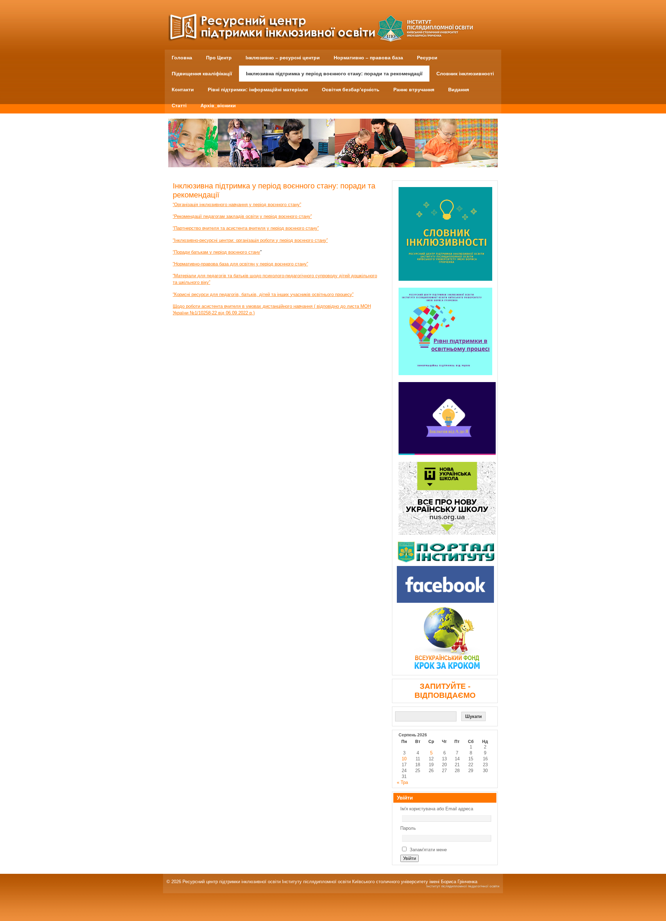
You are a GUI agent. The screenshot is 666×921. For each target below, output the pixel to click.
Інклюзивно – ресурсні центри (283, 57)
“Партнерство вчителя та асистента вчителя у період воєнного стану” (246, 228)
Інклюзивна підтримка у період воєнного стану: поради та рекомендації (334, 73)
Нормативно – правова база (368, 57)
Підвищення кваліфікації (202, 73)
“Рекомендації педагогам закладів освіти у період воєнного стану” (242, 216)
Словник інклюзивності (465, 73)
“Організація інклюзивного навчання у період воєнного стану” (237, 204)
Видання (458, 89)
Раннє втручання (413, 89)
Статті (179, 105)
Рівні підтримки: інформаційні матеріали (258, 89)
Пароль (408, 828)
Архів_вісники (218, 105)
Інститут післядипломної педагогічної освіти (463, 886)
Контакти (183, 89)
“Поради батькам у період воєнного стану (216, 252)
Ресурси (427, 57)
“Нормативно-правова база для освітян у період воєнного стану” (240, 264)
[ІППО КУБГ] (447, 552)
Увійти (409, 858)
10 (404, 758)
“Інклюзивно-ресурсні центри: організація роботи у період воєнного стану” (250, 240)
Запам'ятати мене (428, 849)
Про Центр (219, 57)
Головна (182, 57)
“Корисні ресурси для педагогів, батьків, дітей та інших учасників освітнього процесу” (263, 294)
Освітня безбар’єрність (350, 89)
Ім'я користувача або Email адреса (436, 808)
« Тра (402, 782)
